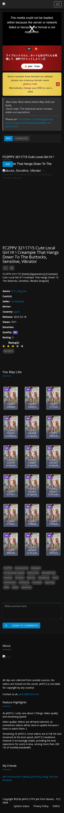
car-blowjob (17, 301)
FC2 (13, 291)
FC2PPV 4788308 (32, 522)
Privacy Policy (40, 806)
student (8, 577)
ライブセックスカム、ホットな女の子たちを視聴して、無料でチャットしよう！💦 (31, 57)
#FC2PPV (8, 351)
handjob (37, 582)
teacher (20, 577)
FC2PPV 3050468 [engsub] (32, 433)
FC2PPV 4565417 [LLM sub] (53, 491)
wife (6, 587)
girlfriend (24, 582)
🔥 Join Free (32, 66)
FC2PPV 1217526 (53, 405)
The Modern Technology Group (35, 119)
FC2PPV (7, 568)
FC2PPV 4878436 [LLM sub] (32, 550)
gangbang (44, 577)
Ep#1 (8, 138)
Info (7, 164)
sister (15, 587)
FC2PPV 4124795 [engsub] (10, 463)
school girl (33, 572)
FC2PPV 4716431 (10, 522)
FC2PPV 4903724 (53, 551)
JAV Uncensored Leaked (16, 776)
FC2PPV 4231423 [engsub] (53, 463)
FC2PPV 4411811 (10, 493)
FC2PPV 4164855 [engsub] (32, 463)
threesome (9, 582)
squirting (49, 582)
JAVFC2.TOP (30, 84)
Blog (44, 776)
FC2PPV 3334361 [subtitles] (11, 433)
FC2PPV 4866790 (10, 551)
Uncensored (21, 568)
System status (21, 806)
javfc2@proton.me (29, 694)
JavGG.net (35, 776)
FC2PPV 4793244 (53, 522)
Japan (17, 311)
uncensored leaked (14, 572)
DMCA (56, 806)
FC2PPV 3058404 (10, 405)
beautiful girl (48, 572)
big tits (31, 577)
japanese (26, 587)
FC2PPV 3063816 (32, 405)
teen (55, 577)
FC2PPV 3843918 (53, 434)
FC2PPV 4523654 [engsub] (32, 491)
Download (21, 138)
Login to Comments (25, 625)
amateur (36, 568)
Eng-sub (22, 291)
